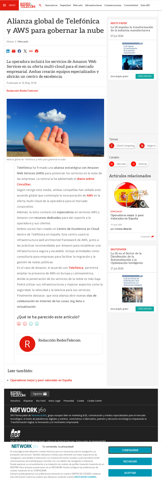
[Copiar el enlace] (30, 51)
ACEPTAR (130, 473)
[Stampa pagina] (36, 51)
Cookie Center (94, 400)
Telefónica (76, 268)
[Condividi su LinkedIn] (7, 51)
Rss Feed (40, 400)
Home (10, 41)
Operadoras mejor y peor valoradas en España (41, 380)
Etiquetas (28, 400)
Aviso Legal (54, 400)
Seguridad (65, 5)
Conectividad (131, 5)
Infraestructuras (93, 5)
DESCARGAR (144, 76)
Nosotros (15, 400)
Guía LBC (145, 5)
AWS (90, 195)
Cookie (80, 400)
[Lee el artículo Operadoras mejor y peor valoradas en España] (132, 210)
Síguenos (38, 393)
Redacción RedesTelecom (22, 90)
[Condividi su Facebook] (19, 51)
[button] (9, 5)
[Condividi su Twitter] (25, 51)
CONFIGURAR (130, 450)
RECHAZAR (130, 461)
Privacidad (68, 400)
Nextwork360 (39, 415)
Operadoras (51, 5)
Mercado (78, 5)
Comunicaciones (112, 5)
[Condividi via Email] (13, 51)
